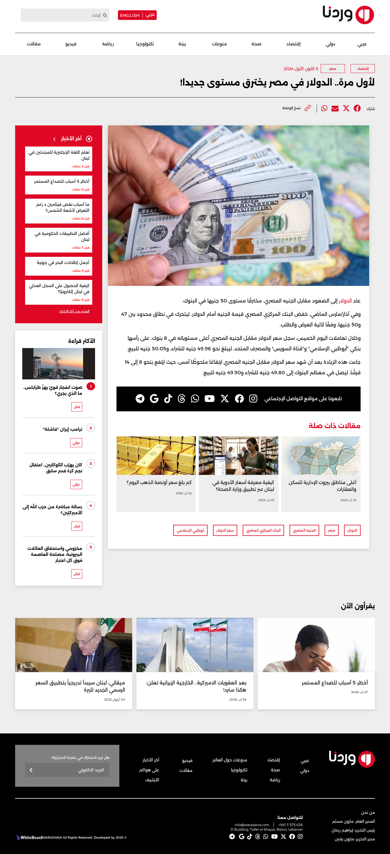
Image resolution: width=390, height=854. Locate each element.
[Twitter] (346, 108)
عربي (150, 14)
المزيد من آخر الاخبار (74, 311)
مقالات (34, 43)
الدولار (344, 301)
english (130, 15)
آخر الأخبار (151, 759)
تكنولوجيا (145, 43)
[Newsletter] (31, 770)
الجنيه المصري (304, 530)
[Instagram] (253, 399)
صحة (257, 43)
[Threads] (182, 399)
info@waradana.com (252, 825)
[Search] (105, 15)
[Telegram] (140, 399)
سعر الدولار (225, 530)
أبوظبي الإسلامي (190, 530)
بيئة (182, 43)
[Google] (154, 399)
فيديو (71, 43)
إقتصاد (293, 43)
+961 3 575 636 (290, 825)
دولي (330, 43)
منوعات (219, 43)
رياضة (108, 43)
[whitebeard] (28, 837)
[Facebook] (357, 108)
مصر (332, 68)
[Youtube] (209, 399)
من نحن (368, 812)
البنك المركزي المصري (263, 530)
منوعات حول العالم (229, 759)
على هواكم (149, 769)
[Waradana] (348, 15)
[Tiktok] (168, 399)
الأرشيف (152, 779)
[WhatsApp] (195, 399)
